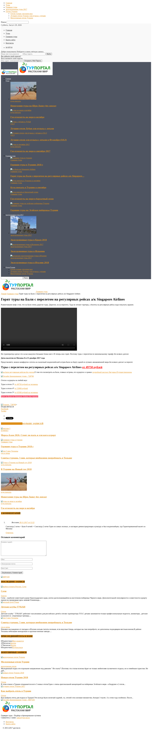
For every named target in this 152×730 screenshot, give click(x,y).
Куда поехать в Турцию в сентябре (28, 187)
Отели (3, 611)
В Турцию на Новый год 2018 (16, 469)
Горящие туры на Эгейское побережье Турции (34, 210)
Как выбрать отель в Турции (16, 691)
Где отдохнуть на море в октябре (27, 117)
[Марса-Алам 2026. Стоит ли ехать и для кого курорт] (5, 428)
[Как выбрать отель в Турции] (13, 686)
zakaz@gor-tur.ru (23, 718)
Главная (9, 3)
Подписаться (17, 647)
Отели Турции (11, 11)
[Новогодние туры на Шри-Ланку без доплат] (23, 99)
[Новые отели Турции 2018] (12, 673)
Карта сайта (10, 40)
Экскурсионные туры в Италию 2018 (29, 262)
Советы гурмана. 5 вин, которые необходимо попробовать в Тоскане (36, 458)
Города (4, 596)
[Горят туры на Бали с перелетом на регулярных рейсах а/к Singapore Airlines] (22, 169)
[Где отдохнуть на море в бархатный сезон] (24, 192)
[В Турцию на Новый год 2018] (16, 463)
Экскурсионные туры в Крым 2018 (28, 240)
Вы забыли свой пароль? (11, 56)
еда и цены (5, 453)
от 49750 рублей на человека (26, 384)
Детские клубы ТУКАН (13, 607)
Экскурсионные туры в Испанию (27, 251)
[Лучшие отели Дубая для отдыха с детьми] (20, 122)
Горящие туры (11, 7)
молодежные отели (8, 666)
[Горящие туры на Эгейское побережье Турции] (29, 203)
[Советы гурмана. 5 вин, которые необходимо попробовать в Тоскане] (9, 451)
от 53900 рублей (21, 388)
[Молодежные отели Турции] (13, 657)
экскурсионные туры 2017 (16, 9)
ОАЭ (12, 124)
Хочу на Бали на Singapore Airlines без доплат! (19, 396)
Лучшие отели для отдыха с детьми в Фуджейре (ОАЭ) (38, 140)
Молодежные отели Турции (21, 18)
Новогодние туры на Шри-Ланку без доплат (33, 106)
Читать (13, 643)
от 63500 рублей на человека (26, 392)
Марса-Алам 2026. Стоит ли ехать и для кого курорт (28, 435)
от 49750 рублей (92, 367)
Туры (8, 5)
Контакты (10, 43)
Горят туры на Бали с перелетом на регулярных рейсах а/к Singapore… (47, 176)
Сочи (3, 591)
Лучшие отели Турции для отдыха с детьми (28, 16)
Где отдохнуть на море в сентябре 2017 (30, 151)
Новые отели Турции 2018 (14, 677)
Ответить (9, 533)
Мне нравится (18, 641)
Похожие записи (11, 423)
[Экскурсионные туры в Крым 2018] (23, 233)
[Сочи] (13, 587)
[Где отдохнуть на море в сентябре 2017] (20, 144)
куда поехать (15, 101)
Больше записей (32, 423)
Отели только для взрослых (21, 14)
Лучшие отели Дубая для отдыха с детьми (32, 128)
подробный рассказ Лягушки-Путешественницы (112, 372)
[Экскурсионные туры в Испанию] (26, 244)
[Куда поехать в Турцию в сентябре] (25, 181)
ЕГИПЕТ (4, 431)
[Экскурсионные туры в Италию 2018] (28, 256)
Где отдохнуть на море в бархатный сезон (32, 199)
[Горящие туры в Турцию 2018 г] (21, 158)
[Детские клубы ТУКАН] (10, 602)
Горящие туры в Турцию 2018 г (26, 164)
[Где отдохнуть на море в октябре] (20, 110)
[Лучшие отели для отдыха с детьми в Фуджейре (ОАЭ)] (28, 133)
